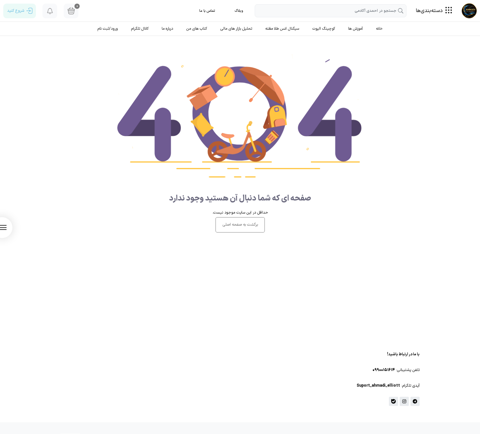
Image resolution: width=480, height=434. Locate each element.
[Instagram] (404, 401)
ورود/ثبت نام (107, 29)
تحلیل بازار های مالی (236, 29)
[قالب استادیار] (469, 10)
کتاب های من (196, 29)
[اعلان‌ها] (49, 11)
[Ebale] (393, 401)
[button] (239, 11)
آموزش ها (355, 29)
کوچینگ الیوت (323, 29)
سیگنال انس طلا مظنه (282, 29)
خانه (379, 29)
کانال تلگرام (140, 29)
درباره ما (167, 29)
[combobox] (331, 10)
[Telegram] (415, 401)
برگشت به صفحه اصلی (240, 225)
